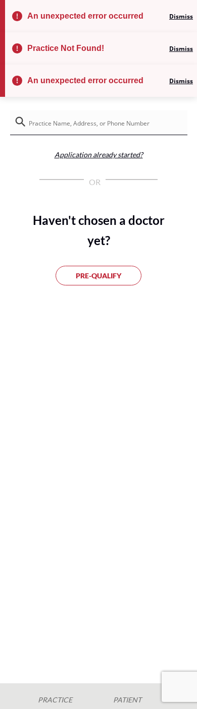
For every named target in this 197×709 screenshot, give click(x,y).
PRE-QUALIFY (98, 275)
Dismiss (181, 16)
